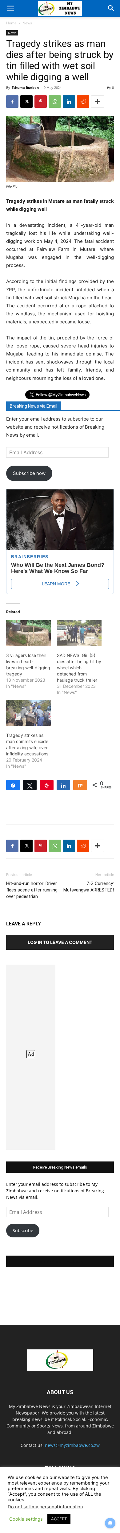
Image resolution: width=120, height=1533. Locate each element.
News (27, 23)
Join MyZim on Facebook (60, 1261)
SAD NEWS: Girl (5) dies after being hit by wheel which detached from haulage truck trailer (79, 668)
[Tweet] (30, 785)
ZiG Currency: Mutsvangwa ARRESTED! (88, 887)
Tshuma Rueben (25, 87)
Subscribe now (29, 473)
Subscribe (23, 1230)
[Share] (13, 785)
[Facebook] (12, 101)
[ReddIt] (83, 101)
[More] (97, 101)
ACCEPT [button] (59, 1518)
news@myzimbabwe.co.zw (72, 1445)
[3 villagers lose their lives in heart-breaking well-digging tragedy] (28, 633)
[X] (26, 101)
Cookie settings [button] (26, 1519)
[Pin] (46, 785)
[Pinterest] (40, 101)
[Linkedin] (69, 101)
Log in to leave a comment (60, 942)
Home (11, 23)
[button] (10, 8)
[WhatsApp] (55, 101)
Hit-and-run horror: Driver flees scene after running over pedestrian (32, 890)
